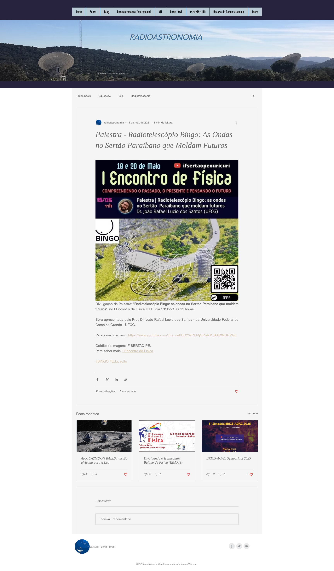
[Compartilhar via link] (126, 379)
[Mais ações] (236, 122)
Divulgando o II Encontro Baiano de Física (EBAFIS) (163, 460)
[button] (253, 96)
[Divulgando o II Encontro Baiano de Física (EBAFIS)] (167, 436)
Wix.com (192, 564)
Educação (105, 95)
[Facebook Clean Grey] (232, 546)
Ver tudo (253, 413)
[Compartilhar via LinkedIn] (116, 379)
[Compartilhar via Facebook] (97, 379)
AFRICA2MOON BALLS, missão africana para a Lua (104, 460)
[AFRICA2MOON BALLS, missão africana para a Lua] (104, 436)
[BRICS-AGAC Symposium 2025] (230, 436)
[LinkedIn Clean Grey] (247, 546)
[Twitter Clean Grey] (239, 546)
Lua (120, 95)
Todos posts (83, 95)
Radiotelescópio (140, 95)
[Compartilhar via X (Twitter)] (107, 379)
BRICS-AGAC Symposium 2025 (228, 458)
